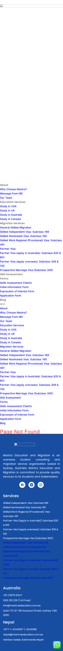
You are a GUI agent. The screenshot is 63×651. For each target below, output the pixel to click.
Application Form (10, 295)
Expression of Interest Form (17, 291)
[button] (31, 304)
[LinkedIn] (31, 485)
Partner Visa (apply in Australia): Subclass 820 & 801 (30, 523)
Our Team (6, 197)
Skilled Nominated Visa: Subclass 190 (23, 236)
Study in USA (8, 206)
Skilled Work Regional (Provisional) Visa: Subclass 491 (26, 514)
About (4, 185)
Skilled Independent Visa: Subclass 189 (24, 231)
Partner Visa (8, 248)
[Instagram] (41, 485)
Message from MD (11, 193)
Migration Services (12, 223)
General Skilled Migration (15, 227)
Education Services (13, 202)
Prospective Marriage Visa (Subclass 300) (26, 270)
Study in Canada (10, 219)
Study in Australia (11, 214)
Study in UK (7, 210)
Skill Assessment (11, 274)
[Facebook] (22, 485)
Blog (3, 300)
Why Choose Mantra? (13, 189)
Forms (4, 278)
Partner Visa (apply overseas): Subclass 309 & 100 (30, 532)
